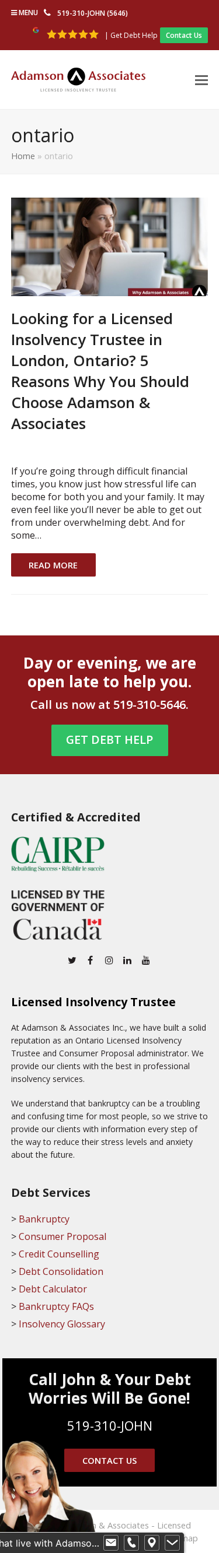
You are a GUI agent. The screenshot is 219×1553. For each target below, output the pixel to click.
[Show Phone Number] (131, 1543)
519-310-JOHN (109, 1425)
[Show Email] (111, 1543)
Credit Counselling (59, 1254)
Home (23, 155)
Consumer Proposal (62, 1236)
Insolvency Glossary (62, 1323)
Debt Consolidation (61, 1271)
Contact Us (184, 35)
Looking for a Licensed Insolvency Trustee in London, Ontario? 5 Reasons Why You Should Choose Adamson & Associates (100, 371)
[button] (201, 79)
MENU (27, 12)
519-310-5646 (149, 704)
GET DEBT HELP (109, 739)
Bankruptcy (44, 1219)
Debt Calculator (53, 1289)
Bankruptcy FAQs (56, 1306)
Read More (53, 565)
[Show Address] (151, 1543)
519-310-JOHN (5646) (92, 13)
